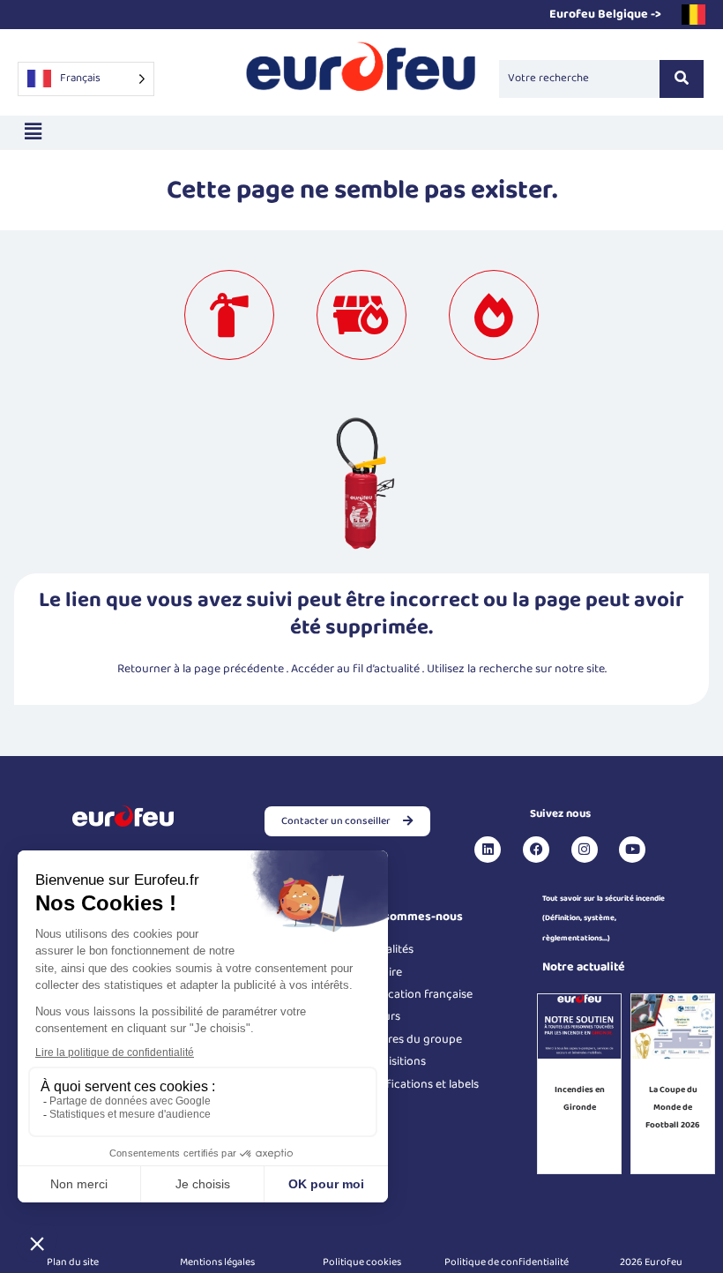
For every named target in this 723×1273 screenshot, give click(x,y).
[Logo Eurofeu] (361, 75)
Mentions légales (217, 1262)
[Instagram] (584, 849)
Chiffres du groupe (412, 1039)
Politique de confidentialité (506, 1262)
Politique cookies (362, 1262)
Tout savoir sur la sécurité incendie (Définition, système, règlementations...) (603, 918)
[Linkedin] (487, 849)
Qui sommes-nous (412, 916)
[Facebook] (536, 849)
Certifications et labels (420, 1084)
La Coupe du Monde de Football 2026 (672, 1107)
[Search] (682, 78)
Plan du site (73, 1262)
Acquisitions (394, 1061)
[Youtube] (632, 849)
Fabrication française (417, 994)
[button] (33, 133)
